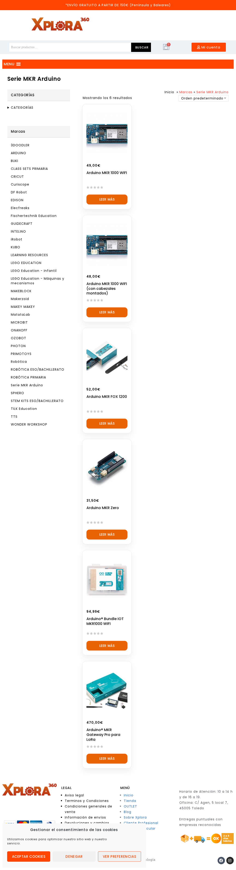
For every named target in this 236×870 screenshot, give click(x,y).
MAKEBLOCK (21, 291)
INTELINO (18, 231)
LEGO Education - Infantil (34, 270)
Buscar (141, 47)
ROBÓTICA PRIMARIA (28, 377)
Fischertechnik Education (34, 215)
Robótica (19, 361)
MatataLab (20, 314)
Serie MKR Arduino (27, 385)
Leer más (107, 199)
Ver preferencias (119, 856)
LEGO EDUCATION (26, 263)
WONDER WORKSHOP (29, 424)
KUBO (15, 247)
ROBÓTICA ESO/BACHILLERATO (37, 369)
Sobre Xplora (135, 817)
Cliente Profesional (141, 823)
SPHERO (17, 393)
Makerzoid (20, 299)
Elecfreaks (20, 208)
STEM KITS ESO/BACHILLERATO (37, 401)
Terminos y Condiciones (87, 800)
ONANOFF (19, 330)
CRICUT (17, 176)
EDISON (17, 200)
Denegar (74, 856)
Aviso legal (74, 795)
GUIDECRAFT (21, 223)
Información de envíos (85, 817)
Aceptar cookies (29, 856)
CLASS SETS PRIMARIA (29, 168)
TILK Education (24, 408)
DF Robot (19, 192)
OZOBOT (18, 338)
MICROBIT (19, 322)
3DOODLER (20, 145)
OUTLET (130, 806)
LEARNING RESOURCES (29, 255)
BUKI (14, 161)
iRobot (16, 239)
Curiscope (20, 184)
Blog (127, 812)
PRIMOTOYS (21, 353)
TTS (14, 416)
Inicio (169, 92)
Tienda (130, 800)
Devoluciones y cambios (87, 823)
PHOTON (18, 346)
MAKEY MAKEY (23, 306)
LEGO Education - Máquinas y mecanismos (37, 280)
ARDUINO (18, 153)
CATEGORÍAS (22, 107)
